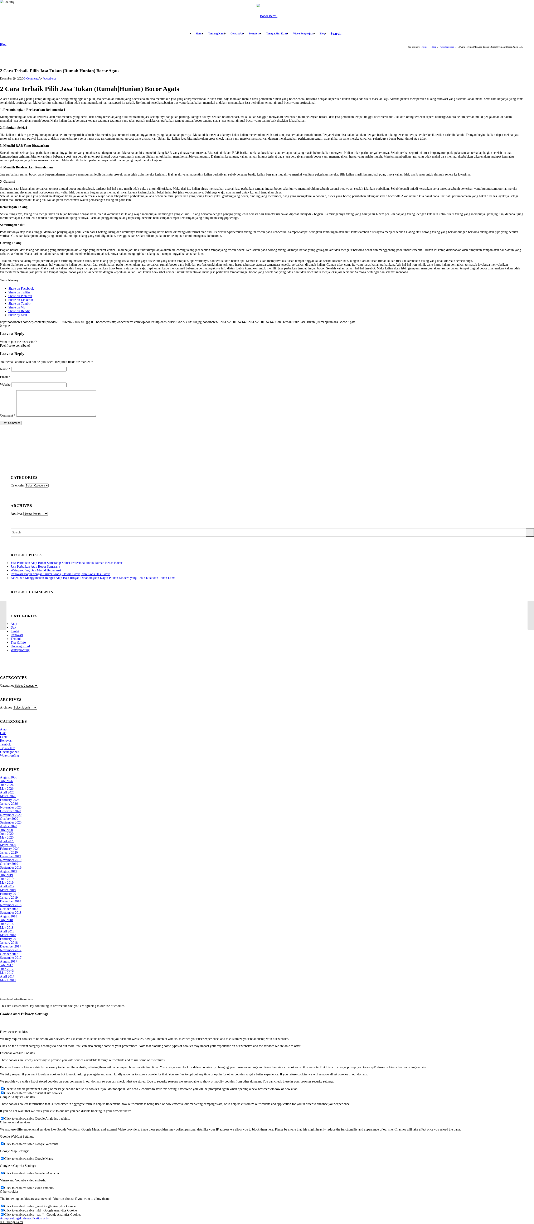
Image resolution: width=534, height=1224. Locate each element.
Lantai (15, 631)
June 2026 (7, 785)
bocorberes (49, 78)
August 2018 (8, 916)
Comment (7, 415)
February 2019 (9, 894)
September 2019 (10, 867)
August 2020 (8, 826)
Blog (3, 44)
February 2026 (9, 800)
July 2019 (6, 875)
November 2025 (10, 807)
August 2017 (8, 961)
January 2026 (9, 803)
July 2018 (6, 920)
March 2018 (8, 935)
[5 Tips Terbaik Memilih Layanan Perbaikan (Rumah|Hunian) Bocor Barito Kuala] (3, 615)
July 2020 (6, 830)
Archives (17, 513)
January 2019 (9, 897)
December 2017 (10, 946)
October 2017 (9, 954)
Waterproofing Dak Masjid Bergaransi (36, 570)
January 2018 (9, 942)
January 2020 (9, 852)
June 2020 (7, 833)
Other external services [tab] (15, 1122)
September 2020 (10, 822)
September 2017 (10, 957)
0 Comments (31, 78)
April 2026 (7, 792)
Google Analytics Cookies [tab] (17, 1097)
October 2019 (9, 863)
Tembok (16, 638)
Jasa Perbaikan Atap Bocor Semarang (35, 566)
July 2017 (6, 965)
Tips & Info (18, 642)
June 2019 (7, 878)
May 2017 (7, 972)
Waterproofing (20, 650)
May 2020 (7, 837)
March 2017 (8, 980)
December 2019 (10, 856)
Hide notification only (34, 1218)
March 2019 (8, 890)
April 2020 (7, 841)
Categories (18, 485)
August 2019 (8, 871)
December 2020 (10, 811)
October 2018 (9, 909)
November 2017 (10, 950)
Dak (13, 627)
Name (5, 369)
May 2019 (7, 882)
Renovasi (17, 635)
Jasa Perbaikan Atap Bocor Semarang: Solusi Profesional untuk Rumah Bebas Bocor (66, 563)
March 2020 (8, 845)
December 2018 (10, 901)
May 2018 (7, 927)
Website (5, 384)
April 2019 (7, 886)
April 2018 (7, 931)
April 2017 (7, 976)
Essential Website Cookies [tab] (17, 1053)
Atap (14, 623)
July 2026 (6, 781)
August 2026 (8, 777)
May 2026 (7, 788)
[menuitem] (199, 33)
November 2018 (10, 905)
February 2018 (9, 939)
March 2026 (8, 796)
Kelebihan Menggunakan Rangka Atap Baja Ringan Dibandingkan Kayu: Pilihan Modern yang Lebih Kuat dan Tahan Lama (93, 578)
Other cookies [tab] (9, 1191)
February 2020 (9, 848)
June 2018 (7, 924)
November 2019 (10, 860)
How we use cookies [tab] (14, 1031)
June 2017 (7, 969)
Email (5, 377)
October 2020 (9, 818)
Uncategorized (20, 646)
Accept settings (10, 1218)
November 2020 (10, 815)
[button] (11, 1222)
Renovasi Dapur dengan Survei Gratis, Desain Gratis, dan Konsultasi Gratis (60, 574)
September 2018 (10, 912)
